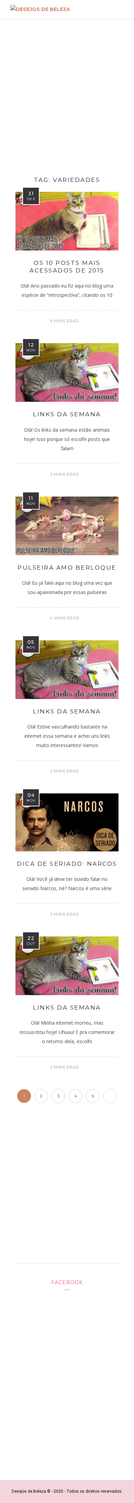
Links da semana (67, 414)
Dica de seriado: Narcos (67, 863)
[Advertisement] (67, 95)
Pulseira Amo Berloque (67, 567)
